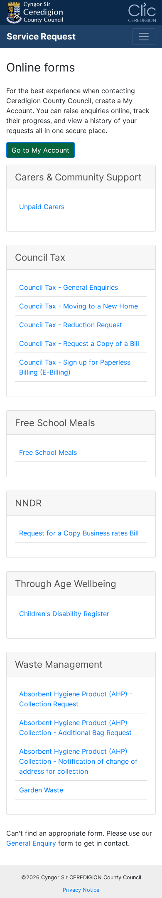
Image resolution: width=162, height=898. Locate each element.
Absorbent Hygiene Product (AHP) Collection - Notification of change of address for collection (78, 761)
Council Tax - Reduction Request (70, 325)
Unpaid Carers (41, 206)
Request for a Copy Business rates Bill (79, 533)
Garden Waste (41, 790)
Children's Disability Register (64, 613)
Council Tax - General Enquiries (68, 287)
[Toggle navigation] (143, 36)
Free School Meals (48, 452)
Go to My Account (40, 150)
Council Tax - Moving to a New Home (78, 306)
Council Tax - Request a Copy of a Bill (79, 343)
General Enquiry (31, 843)
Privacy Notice (81, 890)
